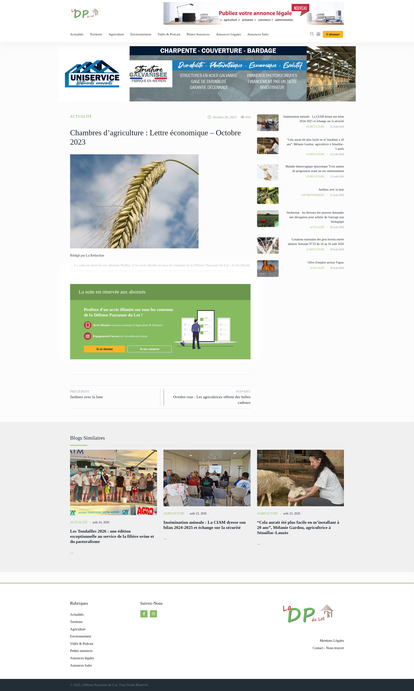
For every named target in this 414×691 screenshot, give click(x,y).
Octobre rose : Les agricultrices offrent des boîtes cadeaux (211, 397)
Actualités (76, 34)
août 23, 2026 (198, 513)
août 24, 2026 (101, 522)
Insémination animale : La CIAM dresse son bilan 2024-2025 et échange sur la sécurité (204, 525)
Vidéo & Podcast (169, 34)
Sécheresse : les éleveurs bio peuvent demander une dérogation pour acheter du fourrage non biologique (315, 217)
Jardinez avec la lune (86, 394)
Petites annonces (198, 34)
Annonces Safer (258, 34)
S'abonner (333, 34)
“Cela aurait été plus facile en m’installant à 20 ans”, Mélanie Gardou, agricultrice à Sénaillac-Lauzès (315, 144)
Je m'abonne (104, 349)
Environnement (140, 34)
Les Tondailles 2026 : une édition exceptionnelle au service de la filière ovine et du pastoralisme (112, 536)
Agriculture (116, 34)
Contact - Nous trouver (328, 648)
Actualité (81, 116)
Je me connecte (149, 349)
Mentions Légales (332, 640)
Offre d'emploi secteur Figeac (326, 262)
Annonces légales (228, 34)
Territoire (96, 34)
